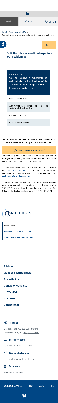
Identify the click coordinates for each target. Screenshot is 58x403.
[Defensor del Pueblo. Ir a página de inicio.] (29, 6)
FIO (31, 386)
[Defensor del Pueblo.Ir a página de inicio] (29, 254)
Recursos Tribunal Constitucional (18, 231)
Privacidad (10, 292)
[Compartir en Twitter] (18, 13)
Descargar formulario (17, 170)
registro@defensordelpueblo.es (16, 176)
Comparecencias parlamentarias (18, 237)
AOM (42, 386)
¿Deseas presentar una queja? (29, 150)
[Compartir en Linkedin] (27, 13)
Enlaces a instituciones (18, 272)
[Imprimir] (46, 13)
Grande (29, 21)
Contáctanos (11, 304)
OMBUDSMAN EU (13, 386)
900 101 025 (23, 328)
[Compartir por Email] (36, 13)
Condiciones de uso (15, 285)
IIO (52, 386)
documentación (18, 31)
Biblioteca (10, 266)
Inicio (5, 31)
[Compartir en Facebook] (9, 13)
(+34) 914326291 (31, 332)
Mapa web (10, 298)
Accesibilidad (12, 279)
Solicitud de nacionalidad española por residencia (28, 34)
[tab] (9, 13)
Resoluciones (10, 225)
